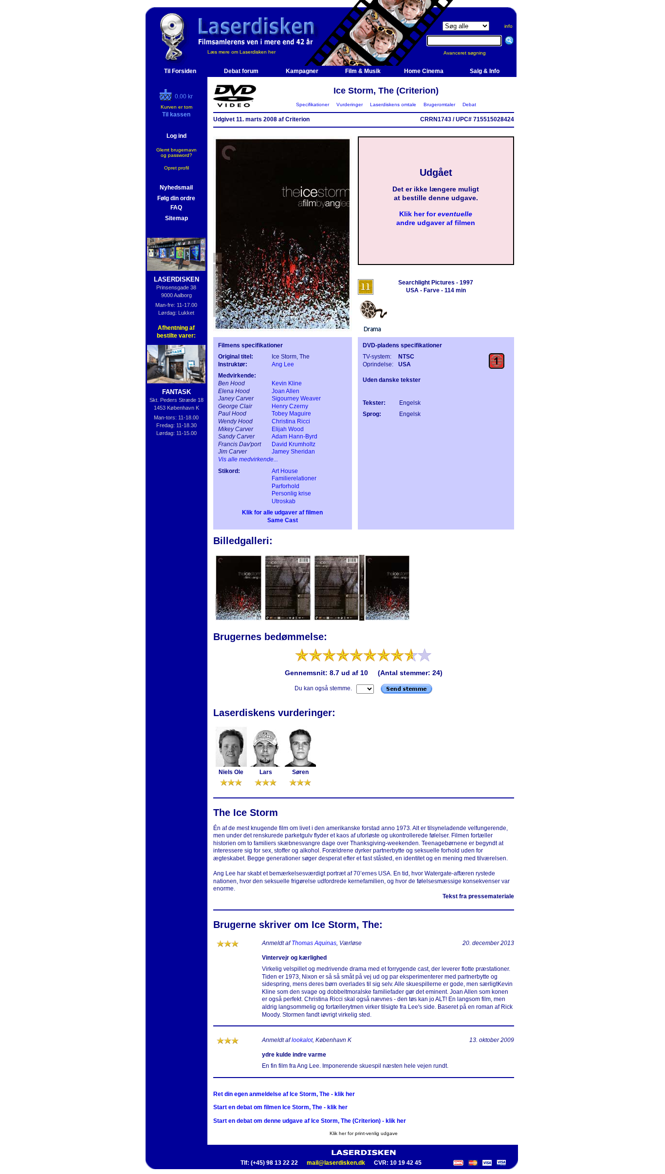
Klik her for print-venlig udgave (364, 1133)
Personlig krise (291, 493)
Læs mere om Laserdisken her (241, 52)
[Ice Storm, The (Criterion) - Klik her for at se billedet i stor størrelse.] (282, 329)
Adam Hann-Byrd (294, 436)
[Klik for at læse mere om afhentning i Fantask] (176, 364)
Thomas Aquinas (314, 943)
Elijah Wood (288, 429)
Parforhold (285, 486)
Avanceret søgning (470, 53)
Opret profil (176, 167)
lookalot (302, 1040)
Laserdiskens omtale (393, 104)
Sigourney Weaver (296, 398)
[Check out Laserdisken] (167, 98)
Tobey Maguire (291, 413)
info (508, 26)
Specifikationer (312, 104)
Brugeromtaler (439, 104)
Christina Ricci (291, 421)
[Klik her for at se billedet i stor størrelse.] (239, 619)
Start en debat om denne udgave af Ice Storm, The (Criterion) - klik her (309, 1120)
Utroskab (284, 501)
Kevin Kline (287, 383)
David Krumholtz (293, 444)
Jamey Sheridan (293, 451)
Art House (285, 471)
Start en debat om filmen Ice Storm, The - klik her (280, 1107)
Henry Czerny (290, 406)
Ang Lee (283, 364)
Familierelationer (294, 478)
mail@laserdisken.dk (336, 1162)
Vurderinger (349, 104)
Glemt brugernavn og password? (176, 152)
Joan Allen (285, 391)
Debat (469, 104)
